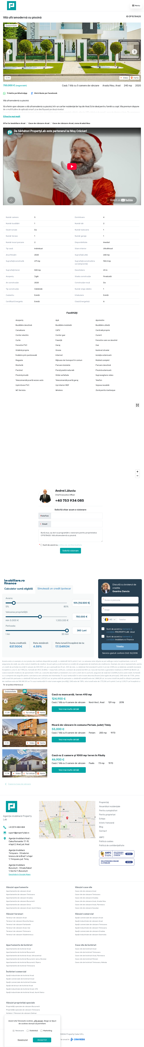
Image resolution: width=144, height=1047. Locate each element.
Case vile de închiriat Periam (86, 959)
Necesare (19, 1031)
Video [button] (125, 78)
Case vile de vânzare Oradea (86, 898)
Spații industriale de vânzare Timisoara (91, 928)
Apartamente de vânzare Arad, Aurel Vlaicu (23, 908)
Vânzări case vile (83, 887)
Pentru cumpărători (108, 810)
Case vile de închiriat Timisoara (87, 952)
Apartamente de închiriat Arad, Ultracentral (23, 956)
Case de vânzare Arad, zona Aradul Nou (71, 123)
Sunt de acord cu (62, 545)
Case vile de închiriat (85, 945)
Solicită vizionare (70, 550)
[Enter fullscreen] (137, 405)
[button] (9, 52)
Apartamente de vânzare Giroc (18, 905)
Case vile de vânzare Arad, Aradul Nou (90, 901)
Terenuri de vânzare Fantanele (18, 924)
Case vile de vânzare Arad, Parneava (90, 905)
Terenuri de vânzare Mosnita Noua (19, 921)
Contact (103, 831)
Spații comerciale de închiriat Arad (20, 979)
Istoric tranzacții (106, 823)
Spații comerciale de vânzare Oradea (90, 931)
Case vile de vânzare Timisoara (87, 894)
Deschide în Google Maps (20, 874)
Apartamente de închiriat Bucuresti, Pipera (23, 962)
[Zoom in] (137, 472)
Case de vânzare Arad (38, 123)
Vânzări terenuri (14, 914)
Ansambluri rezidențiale (109, 806)
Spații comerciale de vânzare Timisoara (91, 924)
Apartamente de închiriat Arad (18, 949)
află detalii (38, 1021)
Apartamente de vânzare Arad (18, 891)
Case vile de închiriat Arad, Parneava (90, 956)
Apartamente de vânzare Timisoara (20, 894)
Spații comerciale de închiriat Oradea (21, 982)
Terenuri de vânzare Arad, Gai (18, 928)
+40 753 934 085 (69, 501)
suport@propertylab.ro (19, 833)
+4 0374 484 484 (17, 827)
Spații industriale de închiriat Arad (20, 975)
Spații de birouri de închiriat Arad (19, 986)
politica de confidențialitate (70, 545)
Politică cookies (106, 841)
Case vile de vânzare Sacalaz (87, 908)
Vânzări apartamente (17, 887)
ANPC (101, 837)
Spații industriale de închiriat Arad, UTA (22, 989)
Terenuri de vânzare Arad (16, 918)
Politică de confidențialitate (111, 845)
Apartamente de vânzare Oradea (19, 898)
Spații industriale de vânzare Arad (89, 921)
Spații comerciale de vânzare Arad (89, 918)
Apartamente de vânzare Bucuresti (20, 901)
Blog (101, 827)
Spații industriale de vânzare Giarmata (90, 935)
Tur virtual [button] (30, 713)
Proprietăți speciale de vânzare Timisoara (23, 1010)
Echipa (102, 819)
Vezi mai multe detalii (69, 709)
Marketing (47, 1031)
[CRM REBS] (77, 1039)
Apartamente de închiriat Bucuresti (20, 952)
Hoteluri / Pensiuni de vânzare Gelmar (21, 1013)
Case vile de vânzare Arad (85, 891)
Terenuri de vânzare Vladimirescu (19, 935)
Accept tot (42, 1040)
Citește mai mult (11, 116)
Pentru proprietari (107, 814)
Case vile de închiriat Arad (85, 949)
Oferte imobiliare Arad (14, 123)
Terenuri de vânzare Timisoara (18, 931)
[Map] (72, 440)
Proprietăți (104, 802)
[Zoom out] (137, 476)
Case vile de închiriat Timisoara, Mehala (91, 962)
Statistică (34, 1031)
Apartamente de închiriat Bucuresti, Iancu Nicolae (26, 959)
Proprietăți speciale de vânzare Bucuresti (23, 1006)
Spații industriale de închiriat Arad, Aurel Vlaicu (25, 992)
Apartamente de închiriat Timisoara (20, 966)
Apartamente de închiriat (19, 945)
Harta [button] (136, 78)
